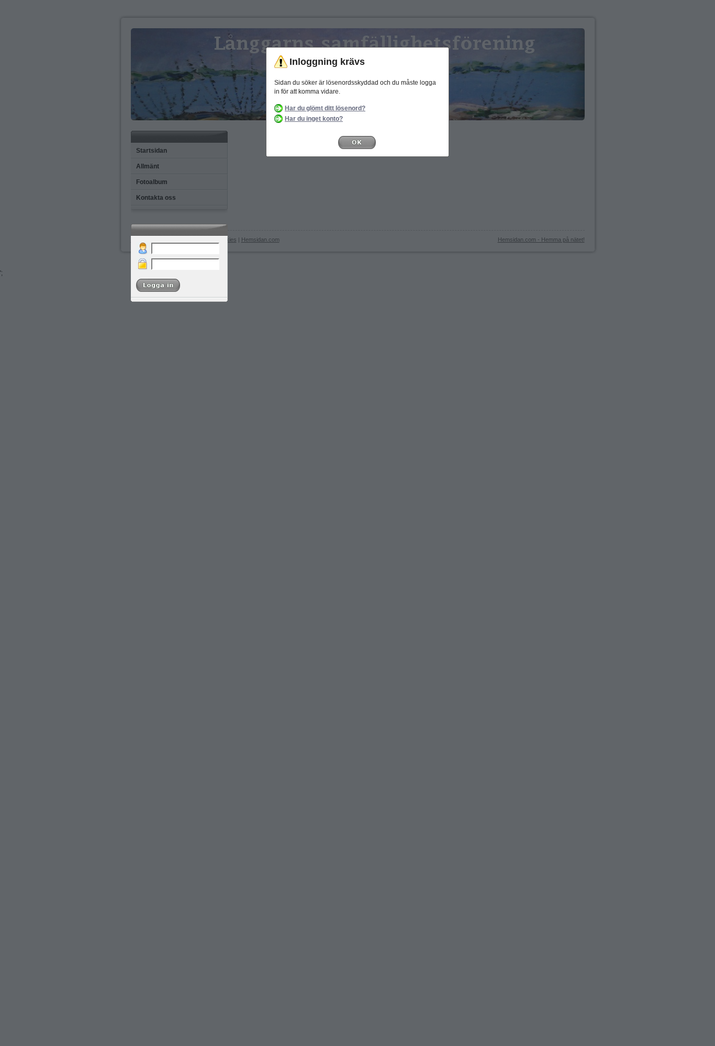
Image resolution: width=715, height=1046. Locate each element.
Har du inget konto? (314, 118)
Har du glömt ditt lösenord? (325, 108)
